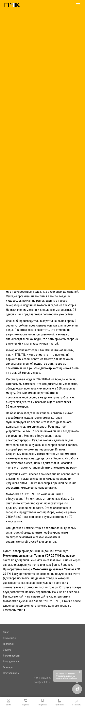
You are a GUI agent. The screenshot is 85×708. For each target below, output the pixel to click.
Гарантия (8, 643)
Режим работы (11, 655)
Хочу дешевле (11, 661)
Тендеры (8, 667)
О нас (6, 632)
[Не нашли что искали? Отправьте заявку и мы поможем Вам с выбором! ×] (77, 689)
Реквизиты (9, 638)
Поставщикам (11, 673)
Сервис (7, 649)
